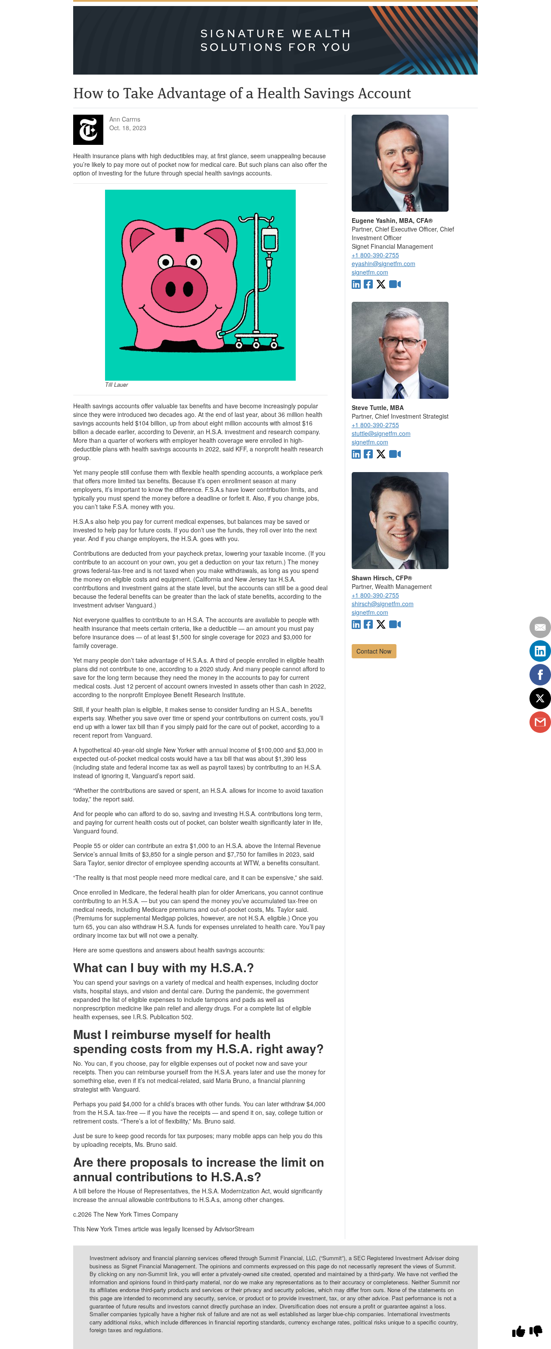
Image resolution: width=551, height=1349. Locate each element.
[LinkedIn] (540, 651)
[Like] (518, 1331)
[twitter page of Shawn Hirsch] (381, 623)
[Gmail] (540, 722)
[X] (540, 698)
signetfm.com (370, 272)
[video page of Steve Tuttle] (395, 453)
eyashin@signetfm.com (383, 263)
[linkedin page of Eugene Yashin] (356, 283)
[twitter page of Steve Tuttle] (381, 453)
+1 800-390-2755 (375, 254)
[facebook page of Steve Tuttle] (368, 453)
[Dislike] (535, 1331)
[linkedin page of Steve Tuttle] (356, 453)
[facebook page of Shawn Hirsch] (368, 623)
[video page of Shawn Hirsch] (395, 623)
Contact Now (373, 651)
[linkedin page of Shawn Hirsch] (356, 623)
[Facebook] (540, 674)
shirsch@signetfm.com (383, 603)
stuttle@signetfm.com (381, 433)
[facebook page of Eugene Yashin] (368, 283)
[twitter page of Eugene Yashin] (381, 283)
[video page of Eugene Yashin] (395, 283)
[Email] (540, 627)
